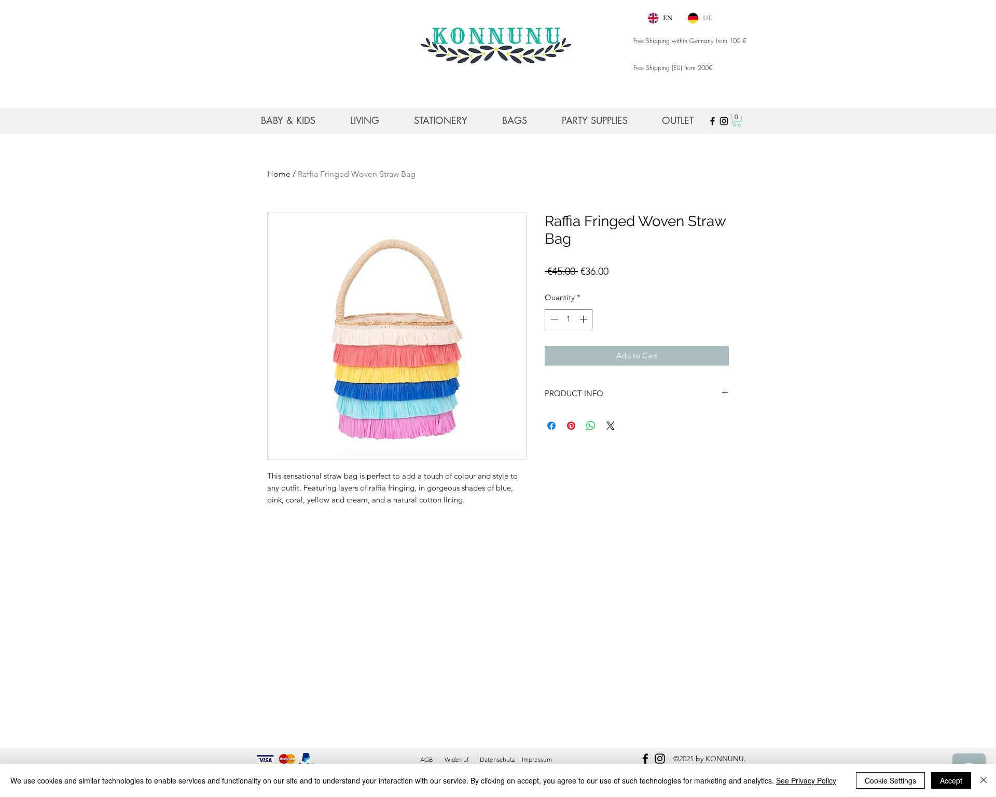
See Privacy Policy (806, 780)
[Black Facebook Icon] (712, 121)
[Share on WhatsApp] (591, 426)
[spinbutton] (568, 319)
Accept (951, 780)
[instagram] (660, 758)
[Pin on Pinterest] (571, 426)
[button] (736, 120)
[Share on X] (610, 426)
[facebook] (645, 758)
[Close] (983, 780)
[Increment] (584, 319)
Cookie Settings (890, 780)
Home (278, 174)
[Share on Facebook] (551, 426)
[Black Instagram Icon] (723, 121)
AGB (426, 759)
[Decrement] (553, 319)
